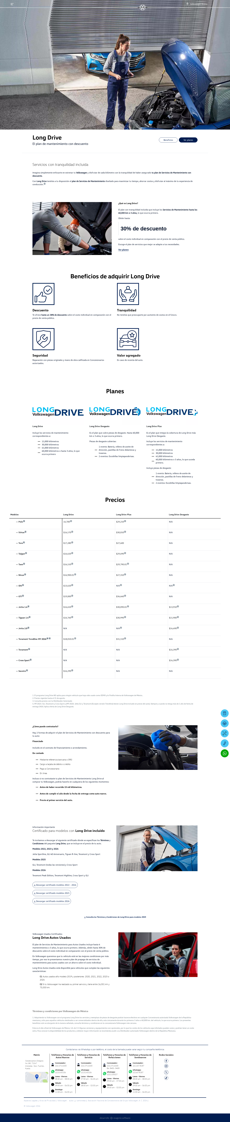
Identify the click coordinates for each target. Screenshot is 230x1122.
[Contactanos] (187, 4)
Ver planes (188, 140)
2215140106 (60, 1071)
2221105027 (112, 1073)
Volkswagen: (62, 1100)
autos (71, 1100)
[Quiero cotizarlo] (225, 713)
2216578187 (138, 1071)
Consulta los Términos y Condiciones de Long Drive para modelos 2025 (116, 917)
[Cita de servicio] (225, 733)
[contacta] (36, 1077)
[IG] (166, 1066)
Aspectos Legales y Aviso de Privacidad (39, 1100)
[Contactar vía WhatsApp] (225, 753)
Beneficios (168, 140)
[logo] (142, 9)
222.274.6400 (61, 1066)
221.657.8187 (138, 1066)
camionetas (81, 1100)
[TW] (166, 1072)
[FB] (166, 1061)
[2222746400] (225, 743)
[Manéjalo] (225, 723)
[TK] (166, 1078)
